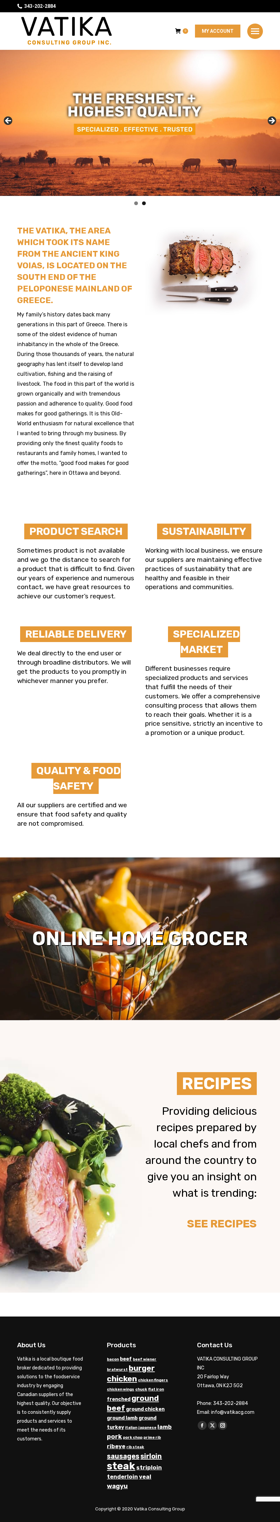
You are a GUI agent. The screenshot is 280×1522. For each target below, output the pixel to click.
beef (126, 1359)
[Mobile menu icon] (255, 31)
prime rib (152, 1437)
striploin (149, 1467)
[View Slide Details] (140, 123)
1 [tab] (136, 203)
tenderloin (122, 1477)
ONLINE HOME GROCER (140, 938)
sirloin (151, 1456)
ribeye (116, 1446)
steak (121, 1466)
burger (142, 1368)
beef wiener (144, 1359)
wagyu (117, 1486)
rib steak (135, 1447)
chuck (141, 1389)
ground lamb (122, 1418)
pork (114, 1436)
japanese (147, 1427)
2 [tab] (144, 203)
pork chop (132, 1437)
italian (131, 1427)
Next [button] (271, 121)
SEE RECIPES (222, 1223)
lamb (164, 1427)
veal (145, 1477)
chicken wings (120, 1389)
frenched (118, 1399)
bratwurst (117, 1369)
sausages (123, 1456)
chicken (122, 1378)
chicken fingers (153, 1380)
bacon (113, 1359)
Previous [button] (8, 121)
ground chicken (145, 1409)
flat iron (156, 1389)
